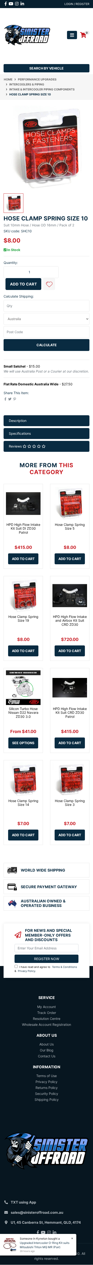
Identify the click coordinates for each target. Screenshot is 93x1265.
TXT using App (23, 1202)
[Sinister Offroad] (27, 35)
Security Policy (46, 1094)
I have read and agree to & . (46, 969)
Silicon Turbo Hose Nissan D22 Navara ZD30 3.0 (23, 713)
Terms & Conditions (64, 967)
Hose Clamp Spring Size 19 (23, 619)
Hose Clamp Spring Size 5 (70, 527)
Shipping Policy (47, 1099)
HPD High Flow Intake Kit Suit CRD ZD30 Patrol (70, 713)
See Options (23, 743)
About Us (46, 1044)
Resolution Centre (46, 1019)
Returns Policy (47, 1088)
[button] (49, 284)
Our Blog (46, 1050)
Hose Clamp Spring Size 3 (70, 803)
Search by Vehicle (46, 68)
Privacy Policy (26, 971)
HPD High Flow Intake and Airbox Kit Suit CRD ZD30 (70, 621)
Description (17, 421)
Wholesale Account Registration (46, 1024)
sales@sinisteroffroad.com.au (37, 1212)
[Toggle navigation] (72, 35)
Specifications (20, 433)
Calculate (46, 345)
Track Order (46, 1013)
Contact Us (46, 1056)
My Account (46, 1007)
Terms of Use (46, 1076)
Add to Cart (23, 284)
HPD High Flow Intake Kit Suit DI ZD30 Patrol (23, 529)
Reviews (16, 446)
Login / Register (76, 4)
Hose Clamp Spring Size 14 (23, 803)
